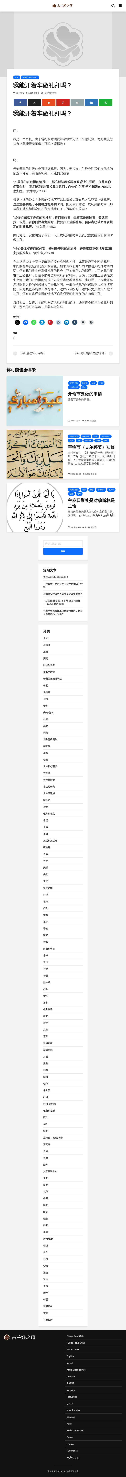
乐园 (45, 651)
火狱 (45, 1151)
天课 (45, 867)
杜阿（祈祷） (50, 1103)
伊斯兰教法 (74, 383)
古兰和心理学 (50, 766)
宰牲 (79, 440)
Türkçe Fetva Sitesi (76, 1342)
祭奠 (45, 1198)
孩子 (45, 921)
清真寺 (111, 490)
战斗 (45, 989)
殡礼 (45, 1124)
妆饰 (45, 901)
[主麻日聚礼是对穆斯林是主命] (35, 507)
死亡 (45, 1117)
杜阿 (45, 1097)
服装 (45, 1063)
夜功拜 (46, 847)
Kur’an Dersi (73, 1349)
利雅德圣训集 (50, 739)
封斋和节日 (74, 387)
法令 (45, 1130)
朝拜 (45, 1083)
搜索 (63, 551)
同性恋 (46, 800)
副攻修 (84, 383)
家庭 (45, 935)
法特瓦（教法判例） (30, 77)
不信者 (46, 644)
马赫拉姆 (47, 1319)
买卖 (45, 658)
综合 (45, 1218)
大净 (45, 854)
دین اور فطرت (73, 1457)
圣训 (71, 440)
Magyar (70, 1443)
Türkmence (72, 1450)
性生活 (46, 982)
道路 (45, 1285)
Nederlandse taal (75, 1430)
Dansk (70, 1437)
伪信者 (46, 692)
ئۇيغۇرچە (71, 1389)
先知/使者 (85, 436)
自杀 (45, 1252)
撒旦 (45, 995)
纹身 (45, 1211)
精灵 (45, 1205)
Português (72, 1396)
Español (71, 1416)
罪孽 (45, 1225)
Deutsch (71, 1376)
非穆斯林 (47, 1306)
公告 (45, 719)
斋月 (45, 1036)
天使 (45, 860)
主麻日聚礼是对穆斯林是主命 (91, 503)
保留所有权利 (73, 1471)
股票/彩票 (48, 1238)
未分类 (46, 1090)
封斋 (101, 383)
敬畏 (45, 1022)
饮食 (45, 1312)
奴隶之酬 (47, 887)
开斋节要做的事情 (85, 393)
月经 (45, 1056)
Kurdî (69, 1423)
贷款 (45, 1265)
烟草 (45, 1164)
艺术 (45, 1259)
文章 (45, 1029)
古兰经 (46, 773)
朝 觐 (98, 440)
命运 (45, 820)
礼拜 (79, 494)
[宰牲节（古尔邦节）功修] (35, 454)
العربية (70, 1362)
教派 (45, 1016)
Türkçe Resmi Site (75, 1336)
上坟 (45, 638)
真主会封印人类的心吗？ (56, 577)
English (70, 1356)
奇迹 (45, 881)
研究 (84, 387)
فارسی (70, 1403)
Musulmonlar (73, 1410)
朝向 (45, 1076)
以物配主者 (49, 665)
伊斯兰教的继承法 (52, 678)
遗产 (45, 1292)
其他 (45, 725)
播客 (45, 1002)
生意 (45, 1178)
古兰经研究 (106, 436)
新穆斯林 (88, 440)
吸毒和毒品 (49, 813)
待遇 (45, 975)
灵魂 (45, 1157)
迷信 (45, 1272)
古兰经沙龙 (49, 779)
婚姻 (45, 914)
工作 (45, 962)
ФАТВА (70, 1383)
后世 (45, 806)
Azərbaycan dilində (76, 1369)
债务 (45, 705)
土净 (45, 827)
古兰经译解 (49, 793)
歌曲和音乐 (49, 1110)
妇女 (45, 908)
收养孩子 (47, 1009)
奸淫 (45, 894)
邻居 (45, 1299)
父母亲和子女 (50, 1171)
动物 (45, 759)
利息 (45, 732)
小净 (45, 955)
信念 (84, 490)
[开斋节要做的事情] (35, 400)
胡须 (45, 1245)
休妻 (45, 685)
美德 (45, 1232)
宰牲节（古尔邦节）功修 (91, 447)
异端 (45, 968)
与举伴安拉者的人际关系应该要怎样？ (62, 593)
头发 (45, 874)
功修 (16, 77)
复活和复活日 (50, 840)
